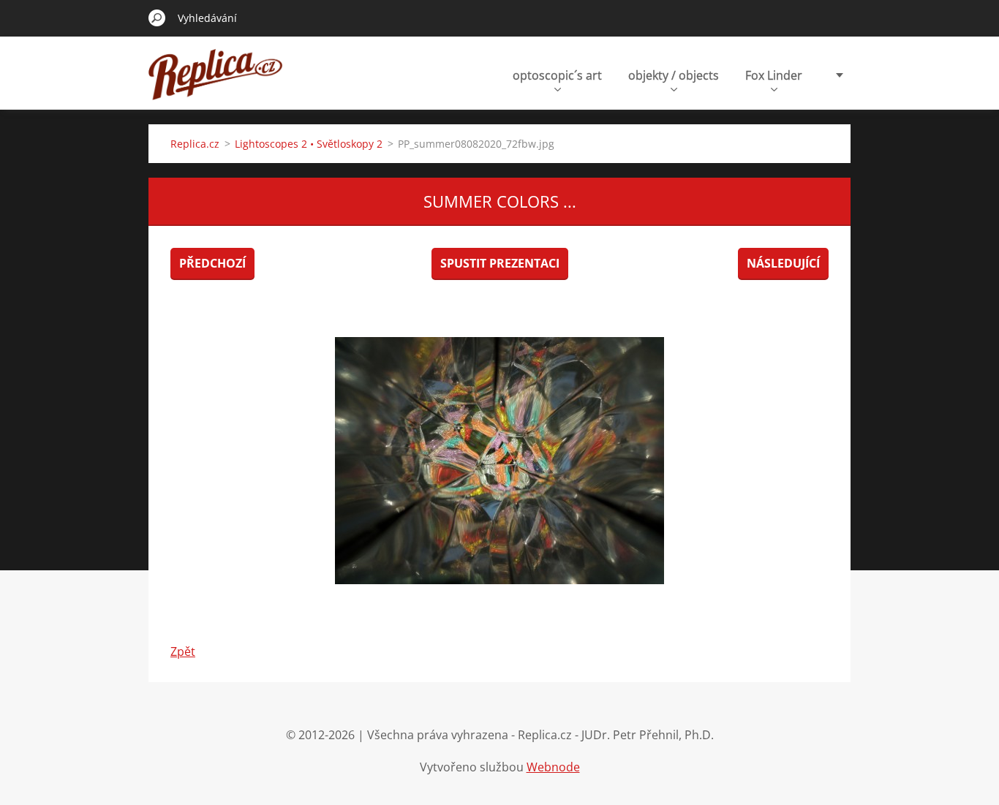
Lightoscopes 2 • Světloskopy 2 (308, 144)
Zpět (182, 651)
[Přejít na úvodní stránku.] (215, 83)
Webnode (553, 767)
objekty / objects (673, 75)
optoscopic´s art (557, 75)
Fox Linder (773, 75)
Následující (783, 263)
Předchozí (212, 263)
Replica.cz (194, 144)
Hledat (157, 17)
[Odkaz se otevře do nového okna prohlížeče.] (499, 460)
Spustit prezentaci (499, 263)
